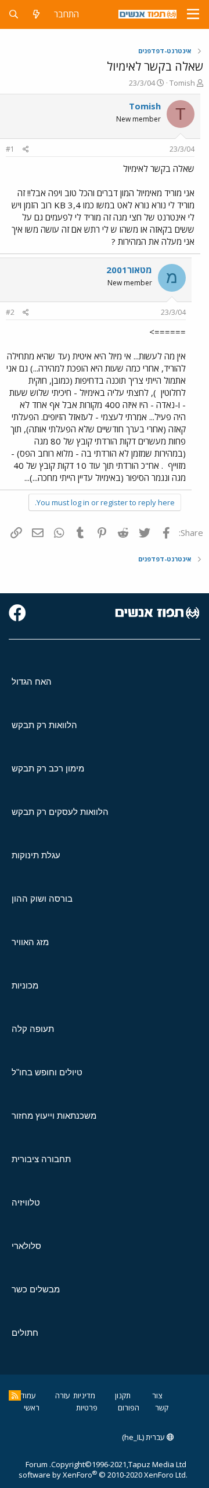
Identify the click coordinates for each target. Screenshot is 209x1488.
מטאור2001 (129, 269)
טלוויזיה (26, 1202)
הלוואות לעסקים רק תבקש (60, 812)
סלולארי (26, 1246)
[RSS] (15, 1395)
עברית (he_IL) (144, 1437)
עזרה (62, 1395)
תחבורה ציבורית (41, 1159)
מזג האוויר (30, 942)
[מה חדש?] (36, 14)
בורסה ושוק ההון (42, 898)
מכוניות (25, 985)
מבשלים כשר (36, 1289)
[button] (193, 14)
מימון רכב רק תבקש (48, 768)
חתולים (25, 1333)
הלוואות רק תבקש (44, 725)
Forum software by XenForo (103, 1469)
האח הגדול (32, 681)
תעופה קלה (33, 1029)
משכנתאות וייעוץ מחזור (54, 1115)
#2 (10, 312)
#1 (10, 149)
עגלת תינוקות (36, 855)
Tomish (182, 83)
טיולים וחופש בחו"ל (47, 1072)
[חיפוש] (13, 14)
